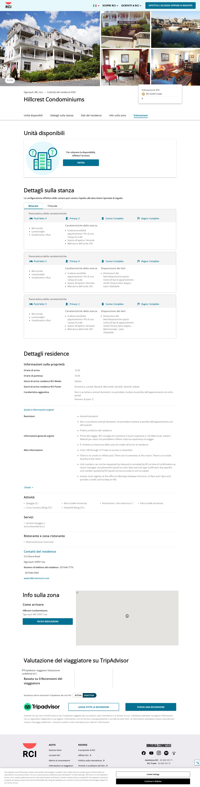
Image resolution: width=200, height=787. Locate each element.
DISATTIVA (89, 695)
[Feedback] (197, 762)
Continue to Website (152, 781)
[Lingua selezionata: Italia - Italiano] (95, 4)
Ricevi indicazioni (47, 621)
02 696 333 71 (166, 760)
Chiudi (27, 487)
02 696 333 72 (164, 763)
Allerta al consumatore (59, 760)
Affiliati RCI (83, 755)
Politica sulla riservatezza (90, 760)
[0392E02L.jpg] (125, 29)
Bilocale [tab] (33, 206)
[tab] (33, 115)
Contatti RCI (54, 755)
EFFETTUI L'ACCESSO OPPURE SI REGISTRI (170, 5)
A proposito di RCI (86, 750)
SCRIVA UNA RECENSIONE (150, 707)
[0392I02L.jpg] (125, 67)
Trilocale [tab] (52, 206)
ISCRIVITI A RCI (130, 5)
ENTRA (81, 162)
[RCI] (8, 5)
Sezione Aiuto (55, 750)
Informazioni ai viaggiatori (61, 765)
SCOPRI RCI (109, 5)
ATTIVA (78, 695)
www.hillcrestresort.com (36, 578)
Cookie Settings (153, 774)
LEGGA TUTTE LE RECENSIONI (93, 707)
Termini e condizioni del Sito (91, 765)
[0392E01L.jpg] (50, 48)
